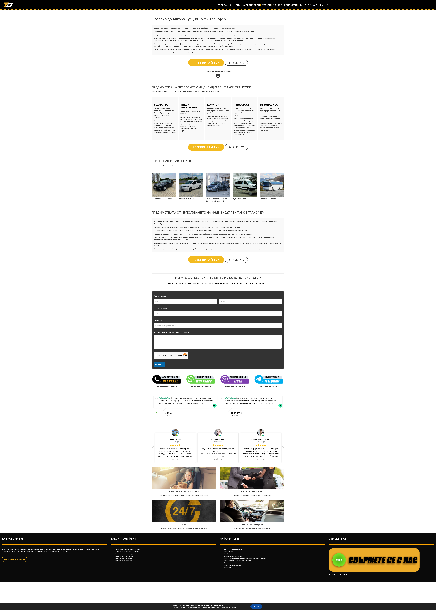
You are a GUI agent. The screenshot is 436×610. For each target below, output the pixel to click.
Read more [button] (175, 459)
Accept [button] (256, 606)
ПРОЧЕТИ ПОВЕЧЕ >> (14, 559)
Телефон (158, 320)
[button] (327, 5)
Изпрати (159, 364)
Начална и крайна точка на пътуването (171, 332)
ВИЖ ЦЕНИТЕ (236, 62)
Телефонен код (161, 308)
